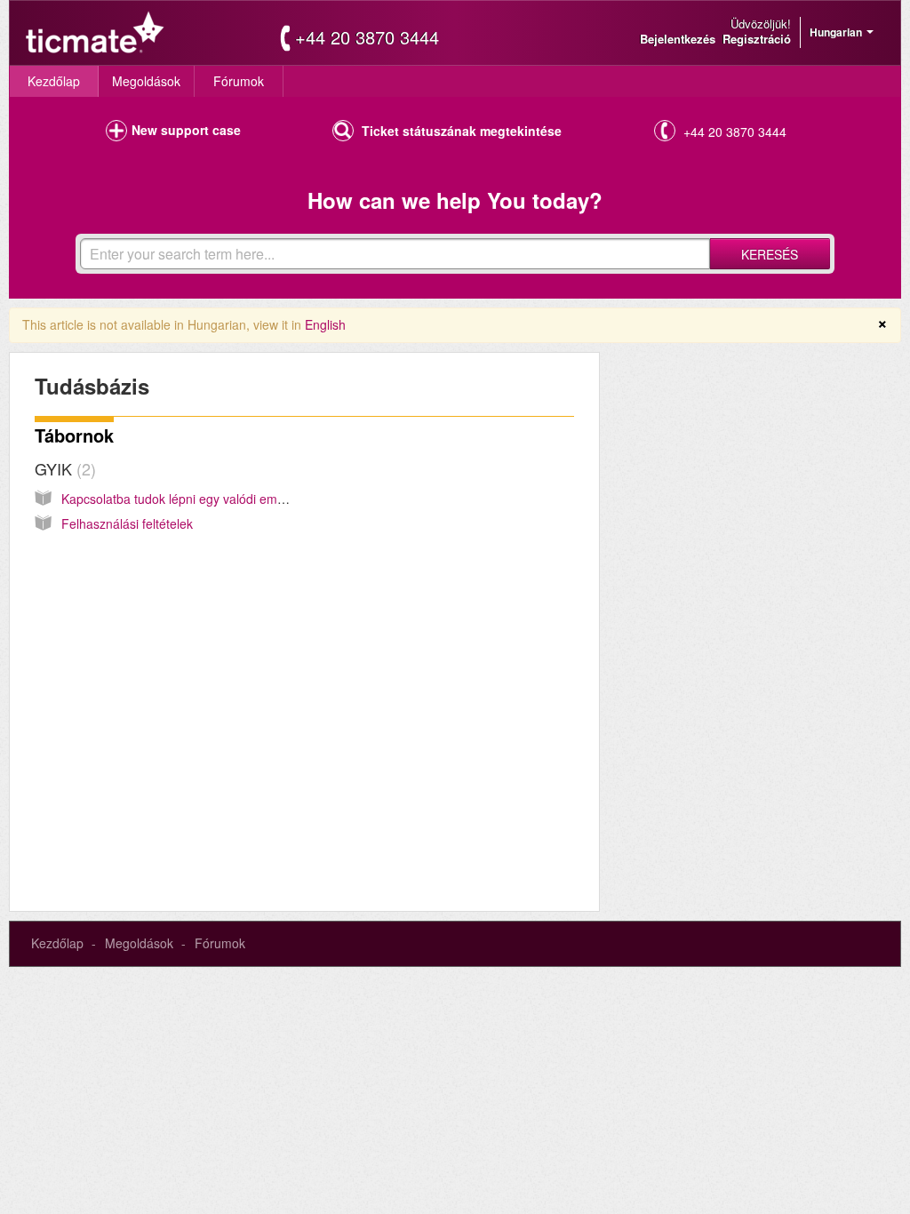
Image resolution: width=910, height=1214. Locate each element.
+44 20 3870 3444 (367, 37)
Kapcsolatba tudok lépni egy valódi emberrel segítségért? (222, 498)
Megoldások (146, 81)
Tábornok (74, 435)
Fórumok (238, 81)
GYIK (63, 468)
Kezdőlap (54, 81)
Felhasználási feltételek (127, 523)
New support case (186, 130)
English (325, 324)
